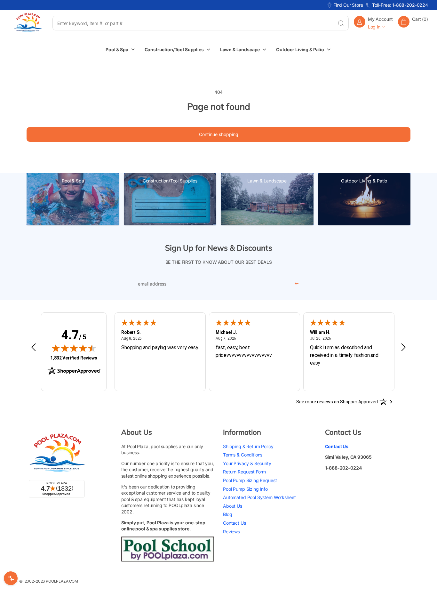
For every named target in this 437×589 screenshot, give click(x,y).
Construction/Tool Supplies (170, 180)
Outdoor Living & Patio (364, 180)
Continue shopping (218, 134)
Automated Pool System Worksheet (259, 497)
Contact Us (234, 522)
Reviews (231, 531)
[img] (74, 348)
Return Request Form (244, 471)
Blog (227, 514)
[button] (413, 23)
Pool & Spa (73, 180)
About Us (232, 505)
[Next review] (403, 347)
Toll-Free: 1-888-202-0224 (400, 5)
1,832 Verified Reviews (73, 357)
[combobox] (192, 23)
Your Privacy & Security (247, 463)
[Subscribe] (296, 283)
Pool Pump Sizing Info (245, 488)
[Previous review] (34, 347)
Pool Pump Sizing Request (250, 480)
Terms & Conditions (242, 454)
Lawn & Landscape (267, 180)
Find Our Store (348, 5)
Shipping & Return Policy (248, 446)
